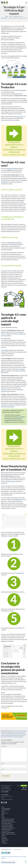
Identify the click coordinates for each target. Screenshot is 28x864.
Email (3, 769)
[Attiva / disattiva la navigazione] (26, 2)
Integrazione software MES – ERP (8, 828)
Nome (3, 763)
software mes (11, 736)
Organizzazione (10, 733)
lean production (4, 736)
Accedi (25, 787)
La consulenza (4, 843)
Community (4, 837)
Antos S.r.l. (7, 787)
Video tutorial (4, 838)
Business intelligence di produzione (8, 834)
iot (24, 735)
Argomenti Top (5, 812)
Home (6, 16)
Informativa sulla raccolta (8, 862)
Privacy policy (4, 856)
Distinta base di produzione (7, 826)
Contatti (3, 817)
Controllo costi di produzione (20, 730)
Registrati (25, 789)
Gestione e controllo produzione (8, 819)
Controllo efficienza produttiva (8, 820)
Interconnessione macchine (7, 829)
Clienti (3, 811)
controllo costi (19, 733)
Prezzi (3, 806)
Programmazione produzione (7, 825)
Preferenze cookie (18, 856)
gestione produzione (19, 735)
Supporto (3, 835)
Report (3, 814)
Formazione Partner (5, 809)
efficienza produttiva (9, 735)
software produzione (18, 736)
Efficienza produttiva (18, 732)
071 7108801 (5, 791)
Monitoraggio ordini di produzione (8, 822)
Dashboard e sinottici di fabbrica (8, 832)
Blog (10, 16)
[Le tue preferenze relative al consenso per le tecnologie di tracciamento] (25, 861)
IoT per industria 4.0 (6, 831)
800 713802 (23, 785)
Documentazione (5, 840)
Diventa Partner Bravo (6, 808)
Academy (3, 841)
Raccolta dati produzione (6, 823)
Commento (4, 746)
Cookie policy (10, 856)
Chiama (18, 785)
